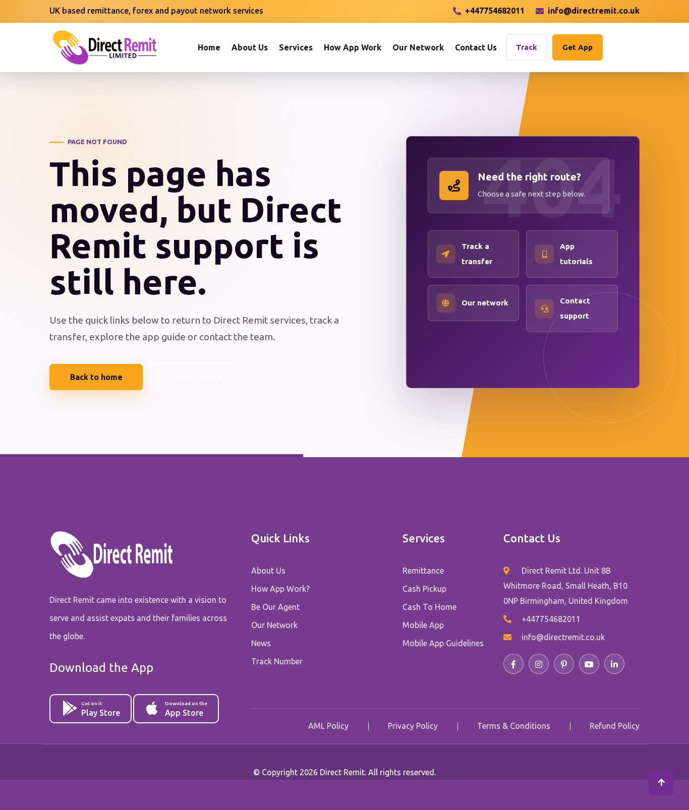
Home (209, 47)
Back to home (96, 377)
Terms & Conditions (513, 725)
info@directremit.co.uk (594, 10)
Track (526, 47)
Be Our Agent (275, 606)
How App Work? (280, 588)
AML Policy (328, 725)
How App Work (352, 47)
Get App (577, 47)
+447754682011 (495, 10)
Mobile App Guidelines (443, 643)
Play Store (100, 709)
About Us (250, 47)
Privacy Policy (413, 725)
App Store (186, 709)
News (261, 643)
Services (296, 47)
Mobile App (423, 625)
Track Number (277, 661)
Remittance (423, 570)
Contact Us (476, 47)
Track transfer (197, 376)
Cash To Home (429, 606)
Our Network (418, 47)
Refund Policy (615, 725)
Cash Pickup (424, 588)
